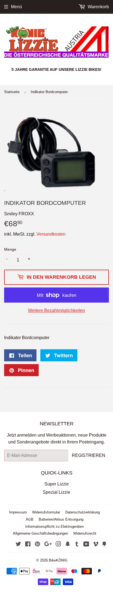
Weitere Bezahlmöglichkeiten (56, 310)
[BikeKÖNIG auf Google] (48, 544)
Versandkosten (51, 234)
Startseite (11, 92)
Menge (10, 249)
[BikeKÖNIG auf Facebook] (28, 544)
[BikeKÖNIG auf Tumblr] (77, 544)
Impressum (18, 512)
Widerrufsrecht (84, 533)
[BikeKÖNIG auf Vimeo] (95, 544)
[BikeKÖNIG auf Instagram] (58, 544)
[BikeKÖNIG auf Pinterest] (37, 544)
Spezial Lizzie (56, 492)
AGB (29, 519)
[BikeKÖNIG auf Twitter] (18, 544)
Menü (16, 6)
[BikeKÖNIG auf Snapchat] (67, 544)
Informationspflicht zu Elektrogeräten (54, 526)
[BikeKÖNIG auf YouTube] (86, 544)
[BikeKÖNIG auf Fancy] (104, 544)
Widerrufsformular (46, 512)
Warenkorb (98, 6)
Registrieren (88, 455)
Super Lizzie (56, 484)
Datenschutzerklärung (82, 512)
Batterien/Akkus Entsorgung (61, 519)
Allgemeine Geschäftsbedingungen (40, 533)
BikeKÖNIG (58, 560)
